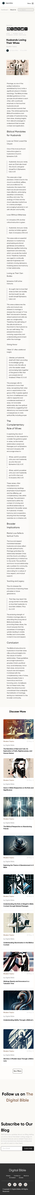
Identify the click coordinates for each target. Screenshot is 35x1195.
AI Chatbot (12, 1177)
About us (26, 1175)
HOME (8, 33)
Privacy (8, 1175)
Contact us (17, 1175)
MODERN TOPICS (18, 33)
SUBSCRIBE (28, 1148)
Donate (21, 1177)
